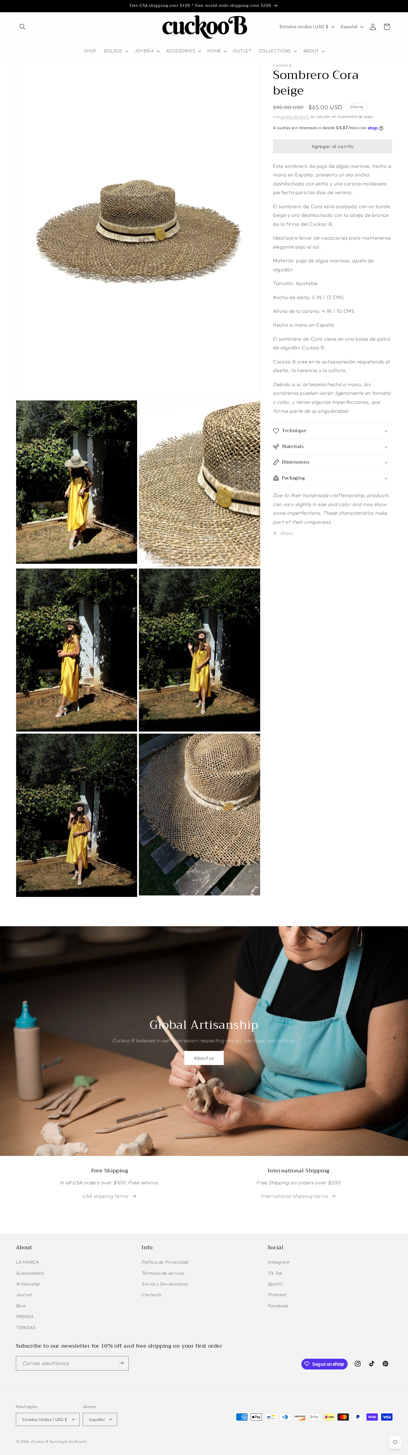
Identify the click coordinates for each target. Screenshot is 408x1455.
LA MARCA (27, 1262)
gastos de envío (294, 116)
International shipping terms (294, 1196)
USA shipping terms (105, 1196)
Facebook (278, 1305)
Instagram (278, 1262)
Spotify (275, 1284)
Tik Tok (275, 1273)
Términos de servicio (163, 1273)
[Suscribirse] (121, 1363)
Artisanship (28, 1284)
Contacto (151, 1295)
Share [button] (286, 533)
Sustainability (30, 1273)
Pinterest (277, 1295)
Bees (21, 1305)
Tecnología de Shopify (68, 1441)
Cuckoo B (39, 1441)
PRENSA (24, 1317)
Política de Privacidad (165, 1262)
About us (204, 1058)
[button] (23, 26)
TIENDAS (25, 1327)
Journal (24, 1295)
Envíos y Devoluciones (165, 1284)
